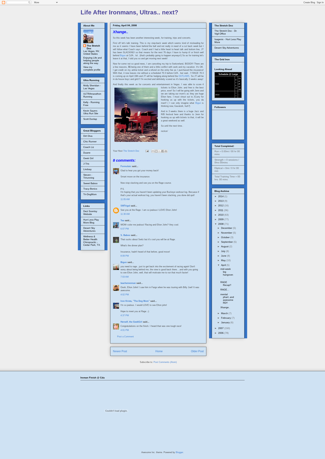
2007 (221, 328)
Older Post (197, 351)
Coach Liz (88, 147)
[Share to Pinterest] (166, 151)
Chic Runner (90, 141)
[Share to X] (159, 151)
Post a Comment (125, 336)
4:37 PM (125, 315)
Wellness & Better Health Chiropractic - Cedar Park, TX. (92, 240)
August (225, 246)
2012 (221, 205)
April (223, 265)
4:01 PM (125, 330)
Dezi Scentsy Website (90, 212)
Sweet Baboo (90, 183)
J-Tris (86, 163)
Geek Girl (88, 158)
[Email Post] (146, 151)
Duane (86, 152)
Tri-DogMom (90, 194)
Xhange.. (225, 307)
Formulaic (126, 166)
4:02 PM (125, 294)
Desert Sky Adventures (89, 229)
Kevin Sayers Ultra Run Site (90, 112)
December (227, 228)
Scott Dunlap (90, 119)
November (227, 232)
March (225, 313)
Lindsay (87, 169)
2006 (221, 333)
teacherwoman (128, 283)
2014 (221, 196)
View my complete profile (91, 68)
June (224, 255)
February (226, 317)
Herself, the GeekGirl (131, 322)
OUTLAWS (184, 76)
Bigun (123, 55)
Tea (122, 220)
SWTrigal (125, 205)
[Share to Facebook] (162, 151)
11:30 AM (125, 214)
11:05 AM (125, 199)
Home (159, 351)
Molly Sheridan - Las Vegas (92, 87)
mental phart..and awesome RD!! (227, 298)
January (225, 322)
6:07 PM (125, 228)
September (227, 242)
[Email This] (153, 151)
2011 (221, 210)
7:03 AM (125, 277)
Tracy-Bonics (90, 188)
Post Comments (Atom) (165, 362)
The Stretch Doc (93, 47)
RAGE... (224, 289)
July (223, 251)
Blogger (179, 452)
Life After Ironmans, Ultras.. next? (129, 12)
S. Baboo (125, 235)
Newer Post (120, 351)
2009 (221, 219)
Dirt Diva (87, 136)
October (225, 237)
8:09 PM (125, 256)
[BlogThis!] (156, 151)
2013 (221, 201)
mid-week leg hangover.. (227, 273)
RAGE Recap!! (225, 283)
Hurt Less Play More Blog (91, 221)
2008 (221, 224)
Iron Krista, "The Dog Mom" (135, 301)
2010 (221, 214)
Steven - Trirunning (88, 176)
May (223, 260)
